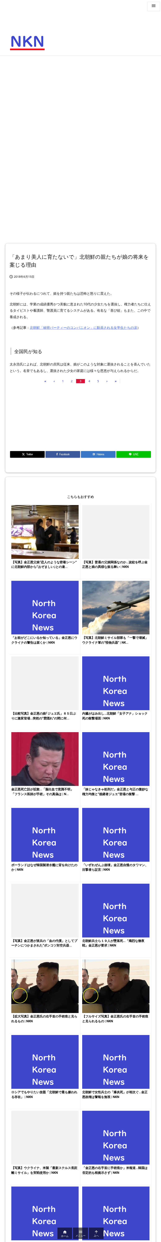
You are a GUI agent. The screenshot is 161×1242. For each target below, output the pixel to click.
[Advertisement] (80, 89)
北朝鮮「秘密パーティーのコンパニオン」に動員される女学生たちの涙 (83, 327)
